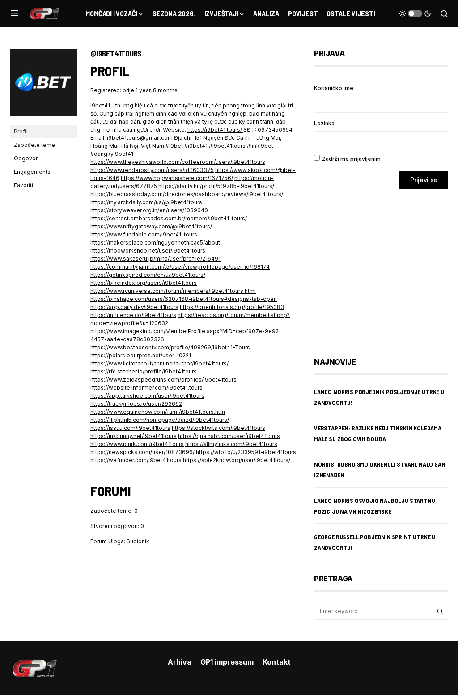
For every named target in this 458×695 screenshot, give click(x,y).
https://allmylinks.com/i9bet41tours (231, 444)
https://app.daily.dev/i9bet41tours (134, 307)
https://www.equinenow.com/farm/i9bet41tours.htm (157, 411)
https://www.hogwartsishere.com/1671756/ (177, 178)
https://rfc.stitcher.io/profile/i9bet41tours (143, 371)
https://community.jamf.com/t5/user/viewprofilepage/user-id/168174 (180, 266)
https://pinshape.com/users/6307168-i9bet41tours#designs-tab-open (183, 299)
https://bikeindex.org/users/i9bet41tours (143, 282)
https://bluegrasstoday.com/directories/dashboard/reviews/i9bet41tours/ (186, 194)
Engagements (32, 171)
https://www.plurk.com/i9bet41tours (137, 444)
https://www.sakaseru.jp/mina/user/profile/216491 (155, 258)
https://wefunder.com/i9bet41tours (136, 460)
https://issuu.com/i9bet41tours (130, 428)
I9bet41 (100, 105)
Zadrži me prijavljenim (351, 158)
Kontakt (277, 661)
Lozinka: (325, 123)
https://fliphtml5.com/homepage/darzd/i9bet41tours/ (159, 419)
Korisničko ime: (334, 88)
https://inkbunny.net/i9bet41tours (133, 436)
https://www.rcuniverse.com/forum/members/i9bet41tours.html (173, 290)
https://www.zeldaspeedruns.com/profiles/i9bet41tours (163, 379)
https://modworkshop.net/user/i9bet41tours (147, 250)
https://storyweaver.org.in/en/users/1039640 (149, 210)
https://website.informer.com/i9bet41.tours (146, 387)
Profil (21, 131)
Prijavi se (423, 180)
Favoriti (23, 185)
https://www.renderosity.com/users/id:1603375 (152, 170)
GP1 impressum (227, 661)
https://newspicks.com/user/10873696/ (142, 452)
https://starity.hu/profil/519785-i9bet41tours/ (216, 186)
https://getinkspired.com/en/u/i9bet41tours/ (147, 274)
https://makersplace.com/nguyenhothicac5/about (155, 242)
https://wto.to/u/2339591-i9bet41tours (246, 452)
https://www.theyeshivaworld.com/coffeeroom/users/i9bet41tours (177, 162)
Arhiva (179, 661)
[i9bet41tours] (43, 86)
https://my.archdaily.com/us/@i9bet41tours (146, 202)
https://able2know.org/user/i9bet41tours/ (236, 460)
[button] (14, 13)
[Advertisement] (385, 266)
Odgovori (26, 158)
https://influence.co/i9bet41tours (133, 315)
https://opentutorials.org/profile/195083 (232, 307)
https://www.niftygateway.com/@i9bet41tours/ (151, 226)
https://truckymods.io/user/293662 (136, 403)
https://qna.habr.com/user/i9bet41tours (229, 436)
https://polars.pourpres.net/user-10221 (140, 355)
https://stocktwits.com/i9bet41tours (218, 428)
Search (440, 611)
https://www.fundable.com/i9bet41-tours (143, 234)
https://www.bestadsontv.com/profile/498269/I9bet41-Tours (170, 347)
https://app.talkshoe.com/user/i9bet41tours (147, 395)
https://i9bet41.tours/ (215, 129)
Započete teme (34, 145)
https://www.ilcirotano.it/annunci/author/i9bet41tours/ (159, 363)
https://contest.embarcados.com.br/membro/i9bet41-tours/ (168, 218)
